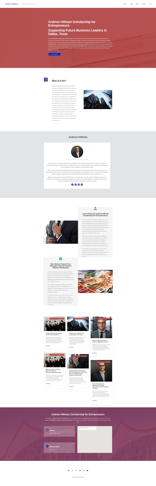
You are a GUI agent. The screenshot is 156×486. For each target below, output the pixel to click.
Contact (144, 4)
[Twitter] (75, 184)
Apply (131, 4)
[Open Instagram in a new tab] (76, 470)
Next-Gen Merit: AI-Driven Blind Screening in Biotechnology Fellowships (53, 371)
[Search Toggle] (150, 3)
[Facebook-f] (72, 184)
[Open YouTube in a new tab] (87, 470)
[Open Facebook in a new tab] (68, 470)
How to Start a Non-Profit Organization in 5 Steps (76, 334)
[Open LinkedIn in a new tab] (80, 470)
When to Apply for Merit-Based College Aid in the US (100, 341)
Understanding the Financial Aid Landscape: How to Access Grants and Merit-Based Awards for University (78, 373)
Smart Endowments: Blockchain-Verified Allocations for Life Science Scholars (100, 386)
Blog (137, 4)
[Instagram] (82, 184)
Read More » (48, 345)
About (125, 4)
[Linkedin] (79, 184)
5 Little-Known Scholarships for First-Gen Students (54, 334)
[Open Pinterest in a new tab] (83, 470)
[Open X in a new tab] (72, 470)
